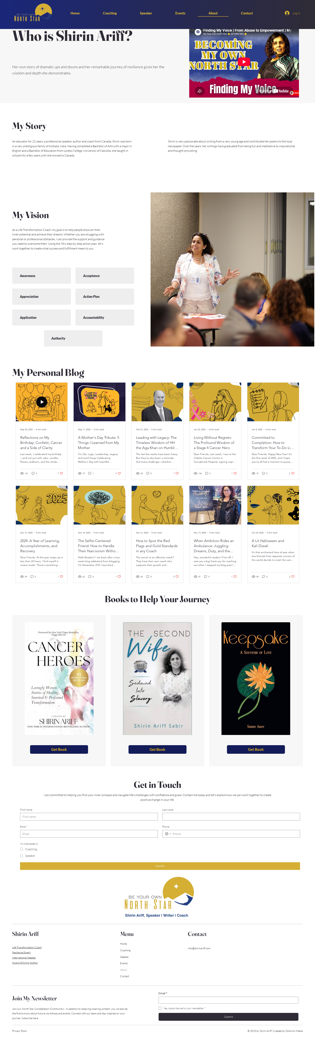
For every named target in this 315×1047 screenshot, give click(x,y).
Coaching (125, 950)
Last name (167, 809)
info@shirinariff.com (199, 948)
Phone (165, 826)
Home (123, 943)
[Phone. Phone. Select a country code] (168, 834)
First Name (26, 809)
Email (24, 826)
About (123, 969)
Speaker (124, 956)
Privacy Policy (19, 1030)
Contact (124, 976)
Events (124, 963)
